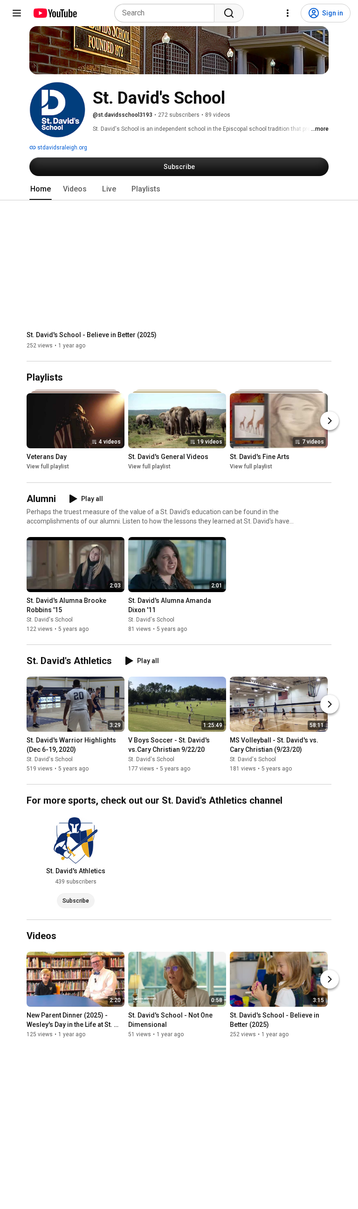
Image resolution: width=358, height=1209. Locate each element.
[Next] (329, 421)
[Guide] (16, 13)
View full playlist (48, 467)
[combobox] (167, 13)
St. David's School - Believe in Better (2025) (92, 335)
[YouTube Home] (54, 13)
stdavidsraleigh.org (61, 147)
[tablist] (179, 189)
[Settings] (287, 13)
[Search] (229, 13)
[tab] (40, 189)
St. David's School (50, 619)
